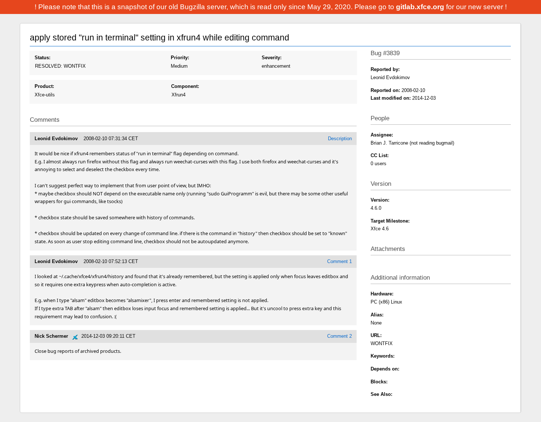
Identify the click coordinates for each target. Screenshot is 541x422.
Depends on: (385, 369)
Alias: (377, 315)
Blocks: (379, 381)
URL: (376, 335)
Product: (44, 86)
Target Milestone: (390, 221)
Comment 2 (339, 336)
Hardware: (382, 294)
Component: (185, 86)
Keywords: (383, 356)
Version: (380, 200)
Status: (42, 57)
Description (340, 138)
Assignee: (382, 135)
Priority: (180, 57)
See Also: (381, 394)
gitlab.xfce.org (421, 7)
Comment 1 (339, 261)
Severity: (272, 57)
